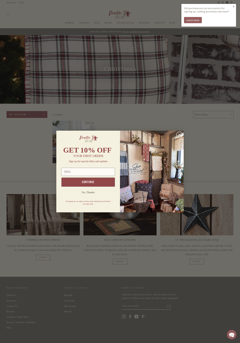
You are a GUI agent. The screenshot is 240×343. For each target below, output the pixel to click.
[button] (231, 334)
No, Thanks (88, 192)
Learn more (192, 20)
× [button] (233, 6)
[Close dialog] (179, 135)
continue (88, 182)
